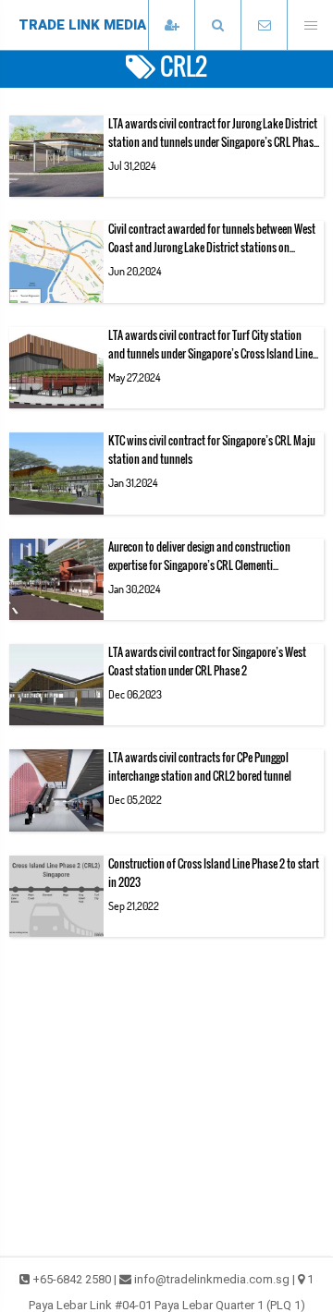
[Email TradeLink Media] (263, 25)
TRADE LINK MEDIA (82, 25)
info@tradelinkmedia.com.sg (212, 1279)
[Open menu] (310, 25)
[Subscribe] (171, 25)
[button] (217, 25)
